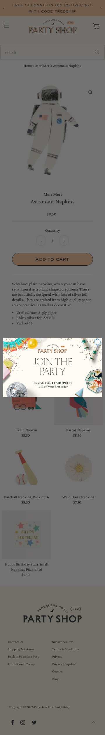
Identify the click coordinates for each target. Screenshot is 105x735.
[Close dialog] (98, 342)
